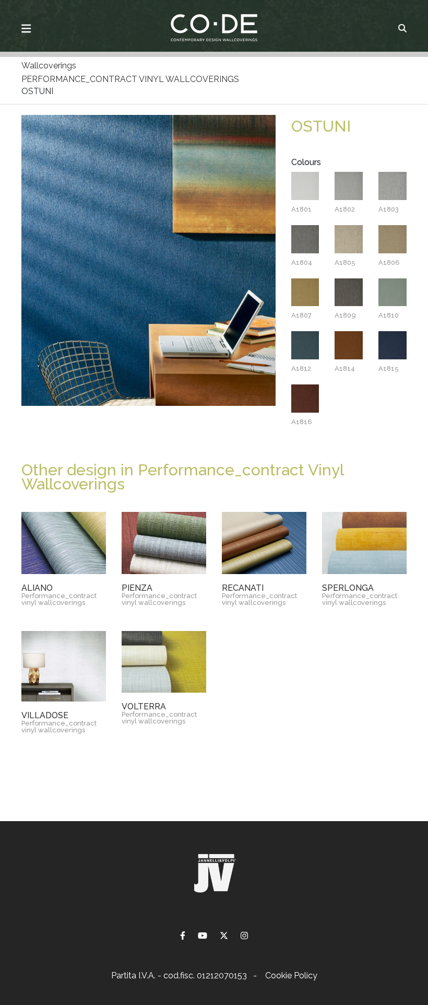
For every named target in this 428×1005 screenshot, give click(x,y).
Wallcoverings (48, 66)
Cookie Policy (291, 975)
